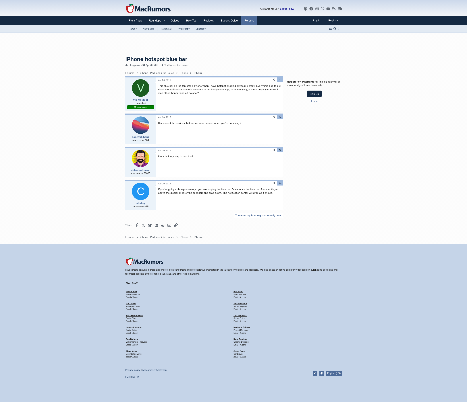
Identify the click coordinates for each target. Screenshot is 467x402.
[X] (322, 9)
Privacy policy (132, 370)
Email (128, 297)
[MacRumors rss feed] (334, 9)
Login (314, 100)
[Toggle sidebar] (339, 29)
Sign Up (314, 93)
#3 (280, 150)
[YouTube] (328, 9)
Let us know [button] (287, 8)
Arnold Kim (131, 291)
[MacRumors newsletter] (340, 9)
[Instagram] (317, 9)
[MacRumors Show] (305, 9)
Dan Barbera (132, 339)
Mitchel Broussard (134, 315)
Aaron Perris (239, 351)
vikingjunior (134, 65)
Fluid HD (135, 377)
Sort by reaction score (176, 65)
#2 (280, 117)
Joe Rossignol (240, 304)
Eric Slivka (238, 291)
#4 (280, 183)
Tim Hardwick (240, 315)
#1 (280, 79)
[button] (153, 20)
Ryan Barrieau (240, 339)
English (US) (334, 373)
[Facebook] (311, 9)
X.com (135, 297)
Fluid (127, 377)
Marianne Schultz (242, 327)
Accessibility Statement (154, 370)
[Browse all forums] (330, 29)
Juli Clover (131, 304)
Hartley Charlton (134, 327)
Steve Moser (132, 351)
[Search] (334, 29)
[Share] (274, 79)
